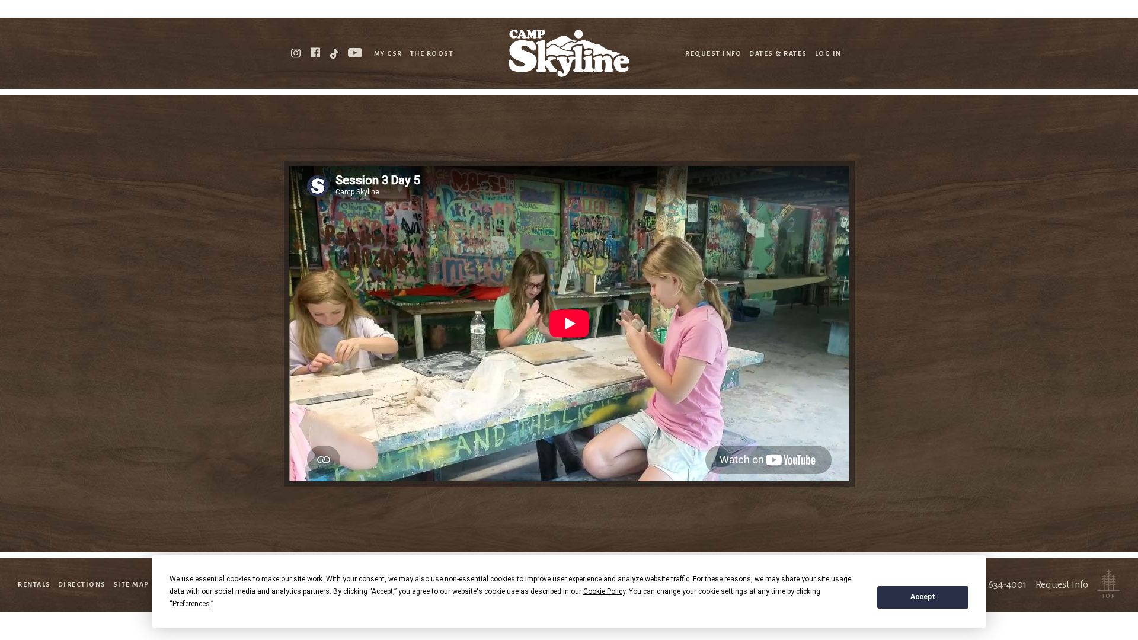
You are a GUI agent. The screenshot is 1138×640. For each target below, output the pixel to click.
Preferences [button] (191, 604)
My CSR (388, 53)
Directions (82, 584)
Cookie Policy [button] (604, 591)
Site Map (131, 584)
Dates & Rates (778, 53)
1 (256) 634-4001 (992, 585)
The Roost (432, 53)
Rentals (34, 584)
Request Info (713, 53)
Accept (922, 597)
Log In (828, 53)
